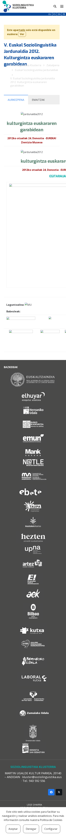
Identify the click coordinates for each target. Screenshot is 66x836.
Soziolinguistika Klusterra (25, 65)
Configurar (51, 829)
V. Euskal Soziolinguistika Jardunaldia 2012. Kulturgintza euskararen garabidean (32, 82)
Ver (22, 34)
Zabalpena (52, 65)
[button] (55, 6)
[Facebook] (51, 792)
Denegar (31, 829)
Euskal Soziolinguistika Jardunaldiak (36, 70)
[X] (59, 792)
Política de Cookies (51, 820)
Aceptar (13, 829)
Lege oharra (34, 804)
